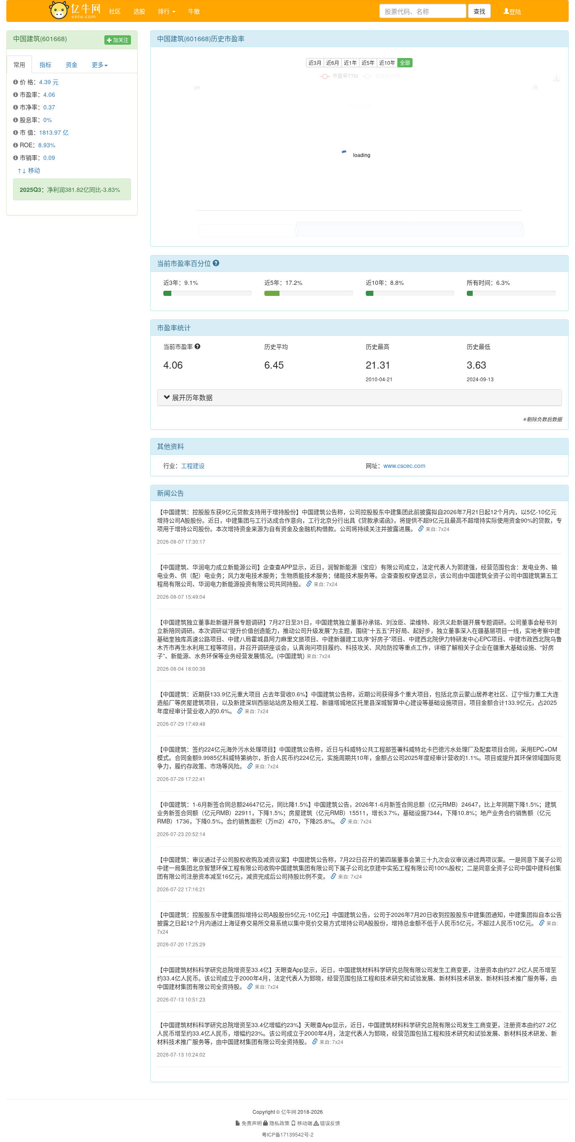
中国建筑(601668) (40, 38)
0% (47, 119)
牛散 (194, 11)
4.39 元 (49, 81)
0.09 (49, 157)
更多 (98, 64)
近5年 (368, 62)
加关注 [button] (120, 39)
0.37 (49, 107)
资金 (71, 64)
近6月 (332, 62)
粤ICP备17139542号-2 (288, 1134)
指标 (45, 64)
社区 (115, 11)
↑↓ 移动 (28, 170)
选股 (139, 11)
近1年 (350, 62)
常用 (19, 64)
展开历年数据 (191, 397)
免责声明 (251, 1122)
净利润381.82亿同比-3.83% (70, 189)
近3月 (315, 62)
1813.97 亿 (54, 132)
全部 (405, 62)
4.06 (49, 94)
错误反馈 (329, 1122)
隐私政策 (279, 1122)
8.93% (46, 145)
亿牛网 (288, 1111)
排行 (164, 11)
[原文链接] (422, 528)
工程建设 (193, 465)
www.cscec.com (404, 465)
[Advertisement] (72, 276)
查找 (479, 11)
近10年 (387, 62)
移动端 (304, 1122)
